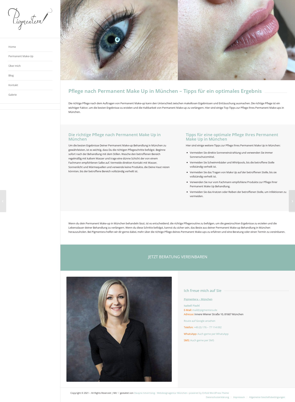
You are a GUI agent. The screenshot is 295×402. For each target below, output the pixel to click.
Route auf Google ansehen (199, 321)
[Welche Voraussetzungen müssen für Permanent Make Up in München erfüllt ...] (3, 201)
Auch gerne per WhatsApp (213, 334)
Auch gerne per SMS (202, 340)
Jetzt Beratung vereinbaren (177, 256)
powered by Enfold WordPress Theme (209, 392)
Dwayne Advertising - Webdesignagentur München (160, 392)
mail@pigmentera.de (204, 310)
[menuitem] (30, 47)
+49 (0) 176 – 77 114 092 (208, 327)
